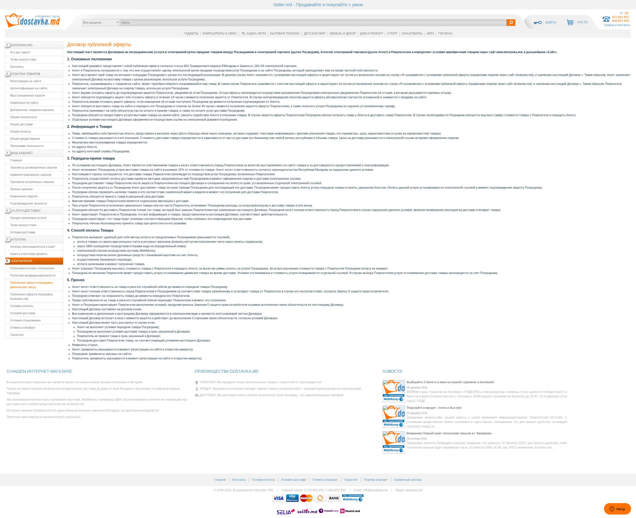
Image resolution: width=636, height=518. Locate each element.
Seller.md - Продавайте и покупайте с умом (318, 4)
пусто (582, 22)
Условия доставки (22, 232)
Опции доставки (21, 124)
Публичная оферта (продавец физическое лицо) (31, 285)
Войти (551, 22)
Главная (16, 160)
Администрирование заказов (30, 174)
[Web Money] (353, 498)
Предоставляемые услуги (28, 218)
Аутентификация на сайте (28, 88)
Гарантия (17, 335)
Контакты (17, 67)
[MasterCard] (306, 498)
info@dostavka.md (375, 490)
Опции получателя (23, 117)
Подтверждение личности (28, 203)
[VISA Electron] (292, 498)
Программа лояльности (26, 146)
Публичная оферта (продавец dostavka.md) (31, 297)
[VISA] (278, 498)
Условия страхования (25, 320)
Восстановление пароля (27, 95)
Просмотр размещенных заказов (33, 167)
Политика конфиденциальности (32, 275)
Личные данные (21, 189)
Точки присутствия (23, 59)
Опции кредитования (25, 138)
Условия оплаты (21, 306)
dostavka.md (414, 490)
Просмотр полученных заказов (32, 182)
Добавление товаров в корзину (32, 110)
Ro (621, 13)
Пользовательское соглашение (32, 268)
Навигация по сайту (24, 102)
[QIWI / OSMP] (320, 498)
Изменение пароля (24, 196)
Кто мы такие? (20, 52)
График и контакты (617, 25)
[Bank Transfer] (334, 498)
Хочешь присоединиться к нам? (32, 246)
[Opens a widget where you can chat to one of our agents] (617, 509)
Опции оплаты (20, 131)
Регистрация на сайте (25, 81)
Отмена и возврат (23, 327)
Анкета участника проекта (28, 254)
